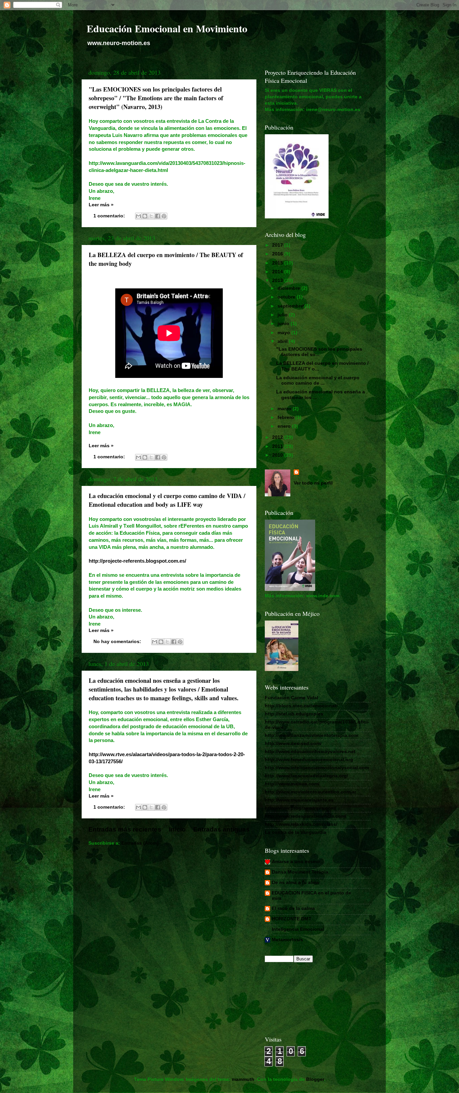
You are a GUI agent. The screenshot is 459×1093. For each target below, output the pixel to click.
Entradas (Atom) (140, 843)
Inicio (177, 829)
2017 (278, 245)
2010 (278, 455)
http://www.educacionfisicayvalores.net (310, 751)
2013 (278, 280)
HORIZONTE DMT (291, 918)
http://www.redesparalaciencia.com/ (305, 816)
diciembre (289, 288)
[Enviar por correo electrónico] (138, 216)
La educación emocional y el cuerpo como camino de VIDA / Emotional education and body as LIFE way (167, 500)
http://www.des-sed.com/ (293, 743)
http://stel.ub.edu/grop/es (294, 713)
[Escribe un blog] (144, 216)
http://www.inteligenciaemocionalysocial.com (317, 767)
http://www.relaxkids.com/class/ (301, 824)
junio (284, 323)
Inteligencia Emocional (298, 929)
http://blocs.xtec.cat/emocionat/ (301, 705)
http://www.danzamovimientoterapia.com (311, 735)
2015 (278, 263)
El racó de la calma (293, 908)
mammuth (243, 1079)
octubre (287, 296)
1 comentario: (109, 215)
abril (283, 341)
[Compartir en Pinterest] (164, 216)
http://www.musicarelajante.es (299, 800)
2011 (278, 446)
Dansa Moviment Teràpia (300, 872)
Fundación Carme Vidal (291, 697)
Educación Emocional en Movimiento (167, 28)
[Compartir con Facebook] (157, 216)
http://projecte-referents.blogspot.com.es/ (137, 561)
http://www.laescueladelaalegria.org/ (306, 775)
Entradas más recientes (124, 829)
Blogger (315, 1079)
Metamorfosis (287, 939)
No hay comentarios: (117, 641)
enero (285, 426)
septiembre (291, 306)
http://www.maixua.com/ (292, 783)
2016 (278, 253)
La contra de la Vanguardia (295, 832)
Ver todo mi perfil (313, 483)
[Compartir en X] (151, 216)
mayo (284, 332)
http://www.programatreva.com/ (300, 808)
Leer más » (101, 204)
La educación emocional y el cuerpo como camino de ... (318, 380)
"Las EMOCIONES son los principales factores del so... (319, 352)
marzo (285, 408)
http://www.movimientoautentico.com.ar (310, 792)
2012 (278, 437)
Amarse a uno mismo (296, 861)
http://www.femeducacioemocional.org (309, 759)
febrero (286, 417)
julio (283, 314)
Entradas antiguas (221, 829)
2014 (278, 271)
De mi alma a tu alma (295, 882)
